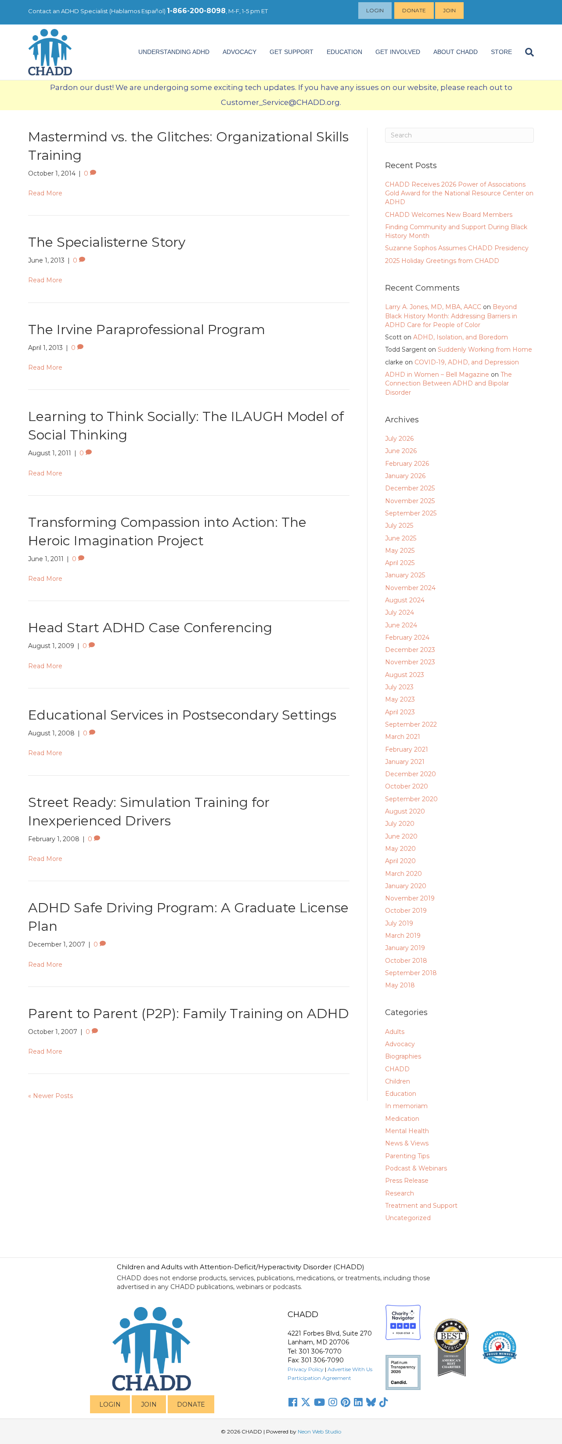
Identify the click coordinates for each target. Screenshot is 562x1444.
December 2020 (410, 774)
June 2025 (400, 538)
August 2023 (404, 675)
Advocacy (400, 1044)
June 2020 (401, 836)
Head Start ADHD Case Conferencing (150, 627)
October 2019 (406, 911)
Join (449, 10)
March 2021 (402, 737)
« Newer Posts (50, 1096)
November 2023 (410, 662)
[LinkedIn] (358, 1402)
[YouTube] (319, 1402)
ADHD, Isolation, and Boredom (460, 337)
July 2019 (399, 923)
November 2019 (410, 898)
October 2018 (406, 961)
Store (501, 51)
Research (399, 1193)
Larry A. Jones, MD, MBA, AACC (433, 307)
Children (397, 1081)
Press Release (407, 1181)
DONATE (191, 1404)
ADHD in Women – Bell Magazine (437, 374)
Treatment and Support (421, 1206)
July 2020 (399, 824)
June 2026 (401, 451)
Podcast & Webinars (416, 1168)
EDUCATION (344, 51)
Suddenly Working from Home (485, 349)
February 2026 (407, 464)
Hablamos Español (137, 10)
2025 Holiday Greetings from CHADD (442, 261)
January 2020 (405, 886)
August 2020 (405, 811)
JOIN (149, 1404)
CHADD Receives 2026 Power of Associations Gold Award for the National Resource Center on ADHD (459, 193)
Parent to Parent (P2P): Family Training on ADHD (188, 1013)
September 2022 (411, 724)
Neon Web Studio (319, 1431)
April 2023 (400, 712)
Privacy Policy (306, 1369)
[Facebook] (292, 1402)
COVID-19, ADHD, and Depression (466, 362)
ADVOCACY (239, 51)
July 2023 (399, 687)
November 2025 (410, 501)
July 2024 (399, 612)
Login (375, 10)
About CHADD (455, 51)
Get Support (291, 51)
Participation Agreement (319, 1378)
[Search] (526, 52)
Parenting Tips (407, 1156)
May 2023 (400, 699)
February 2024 (407, 637)
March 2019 (403, 936)
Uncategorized (408, 1218)
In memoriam (406, 1106)
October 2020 (406, 786)
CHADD (397, 1069)
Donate (414, 10)
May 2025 (399, 551)
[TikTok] (383, 1402)
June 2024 (401, 625)
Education (400, 1094)
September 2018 (411, 973)
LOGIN (110, 1404)
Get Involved (397, 51)
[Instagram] (332, 1402)
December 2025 (410, 488)
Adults (394, 1032)
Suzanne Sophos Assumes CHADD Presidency (457, 248)
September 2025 (410, 513)
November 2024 (410, 588)
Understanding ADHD (173, 51)
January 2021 (405, 762)
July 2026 (399, 439)
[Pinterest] (345, 1402)
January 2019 (405, 948)
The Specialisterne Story (106, 242)
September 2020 (411, 799)
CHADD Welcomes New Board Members (448, 215)
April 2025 (399, 563)
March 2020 (403, 874)
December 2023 (410, 650)
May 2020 (400, 849)
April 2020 (400, 861)
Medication (402, 1119)
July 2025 (399, 525)
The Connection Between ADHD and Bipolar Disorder (448, 383)
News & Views (407, 1143)
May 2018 (400, 985)
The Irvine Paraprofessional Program (146, 329)
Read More (45, 193)
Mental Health (407, 1131)
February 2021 (406, 749)
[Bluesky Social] (371, 1402)
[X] (305, 1402)
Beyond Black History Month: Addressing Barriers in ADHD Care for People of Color (451, 316)
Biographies (403, 1056)
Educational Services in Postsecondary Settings (182, 715)
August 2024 (405, 600)
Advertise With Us (350, 1369)
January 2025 (405, 575)
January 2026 (405, 476)
